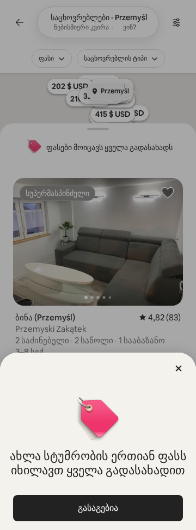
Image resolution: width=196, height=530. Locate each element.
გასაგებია (98, 508)
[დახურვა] (178, 368)
